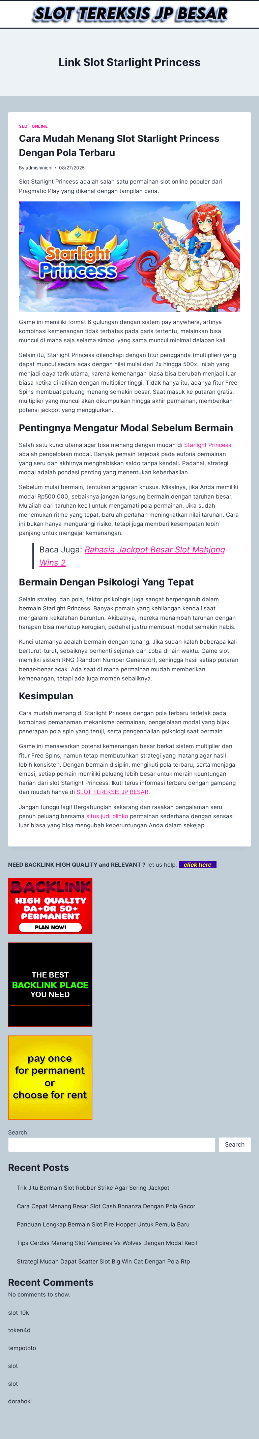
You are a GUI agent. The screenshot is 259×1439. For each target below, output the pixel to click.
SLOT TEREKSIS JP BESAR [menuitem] (112, 792)
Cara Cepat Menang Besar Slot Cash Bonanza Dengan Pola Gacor (106, 1206)
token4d (19, 1330)
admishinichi (39, 167)
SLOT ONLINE (33, 126)
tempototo (22, 1348)
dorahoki (20, 1401)
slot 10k (18, 1312)
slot (13, 1366)
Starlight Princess (207, 445)
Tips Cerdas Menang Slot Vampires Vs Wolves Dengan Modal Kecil (107, 1243)
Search (17, 1132)
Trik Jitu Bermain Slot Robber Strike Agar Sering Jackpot (93, 1187)
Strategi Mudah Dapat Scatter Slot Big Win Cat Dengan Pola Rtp (103, 1261)
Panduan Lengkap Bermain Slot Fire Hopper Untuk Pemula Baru (103, 1224)
